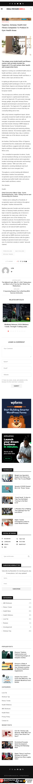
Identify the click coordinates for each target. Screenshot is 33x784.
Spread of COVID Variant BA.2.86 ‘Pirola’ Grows (23, 487)
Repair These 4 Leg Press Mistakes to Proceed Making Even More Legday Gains (23, 756)
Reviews (17, 623)
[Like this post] (18, 261)
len (12, 268)
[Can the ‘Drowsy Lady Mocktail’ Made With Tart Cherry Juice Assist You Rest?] (7, 733)
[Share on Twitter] (22, 261)
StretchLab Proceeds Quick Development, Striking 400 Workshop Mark (22, 744)
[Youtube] (17, 3)
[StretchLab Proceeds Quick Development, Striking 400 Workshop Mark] (7, 745)
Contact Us (5, 720)
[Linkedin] (14, 3)
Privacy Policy (6, 716)
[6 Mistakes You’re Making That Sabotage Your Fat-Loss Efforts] (7, 511)
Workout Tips (17, 631)
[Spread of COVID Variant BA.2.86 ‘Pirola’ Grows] (7, 489)
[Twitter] (12, 3)
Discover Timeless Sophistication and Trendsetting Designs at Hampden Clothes (22, 654)
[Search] (31, 9)
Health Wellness (19, 251)
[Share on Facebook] (20, 261)
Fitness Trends (17, 607)
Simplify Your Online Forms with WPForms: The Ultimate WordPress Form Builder (23, 679)
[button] (4, 318)
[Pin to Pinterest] (24, 261)
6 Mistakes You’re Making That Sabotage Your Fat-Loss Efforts (23, 510)
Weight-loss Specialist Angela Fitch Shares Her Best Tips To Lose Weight (23, 477)
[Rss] (23, 769)
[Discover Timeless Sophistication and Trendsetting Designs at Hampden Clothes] (7, 655)
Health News (17, 611)
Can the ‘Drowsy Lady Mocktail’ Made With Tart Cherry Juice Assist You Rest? (23, 733)
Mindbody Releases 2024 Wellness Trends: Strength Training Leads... (16, 325)
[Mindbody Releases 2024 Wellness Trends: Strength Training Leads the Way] (16, 313)
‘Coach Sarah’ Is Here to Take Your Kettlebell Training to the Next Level (22, 500)
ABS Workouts (17, 603)
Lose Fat (17, 619)
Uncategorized (17, 627)
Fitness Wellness (7, 251)
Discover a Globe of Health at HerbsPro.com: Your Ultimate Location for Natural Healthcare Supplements (22, 667)
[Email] (20, 3)
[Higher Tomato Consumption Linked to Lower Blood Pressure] (7, 522)
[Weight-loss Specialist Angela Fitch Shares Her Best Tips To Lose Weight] (7, 478)
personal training (8, 254)
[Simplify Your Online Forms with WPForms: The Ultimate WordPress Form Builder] (7, 679)
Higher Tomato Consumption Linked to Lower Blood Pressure (22, 521)
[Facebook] (9, 769)
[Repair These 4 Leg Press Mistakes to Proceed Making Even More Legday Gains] (7, 756)
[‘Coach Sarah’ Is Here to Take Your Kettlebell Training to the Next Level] (7, 500)
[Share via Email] (26, 261)
